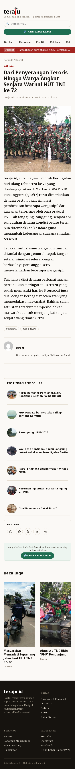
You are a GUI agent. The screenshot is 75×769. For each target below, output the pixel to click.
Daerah (19, 60)
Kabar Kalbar (48, 717)
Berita (8, 42)
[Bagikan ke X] (28, 531)
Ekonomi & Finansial (53, 699)
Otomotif (46, 703)
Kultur (45, 712)
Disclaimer (10, 750)
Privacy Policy (12, 745)
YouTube (46, 736)
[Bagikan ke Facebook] (19, 531)
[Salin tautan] (45, 531)
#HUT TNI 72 (29, 329)
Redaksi (8, 736)
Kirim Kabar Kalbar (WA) (55, 750)
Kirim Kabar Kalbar (39, 31)
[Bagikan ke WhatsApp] (10, 531)
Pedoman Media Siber (17, 741)
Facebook (47, 745)
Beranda (8, 60)
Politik (40, 42)
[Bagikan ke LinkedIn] (36, 531)
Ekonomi (25, 42)
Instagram (47, 741)
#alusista (11, 329)
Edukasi (55, 42)
